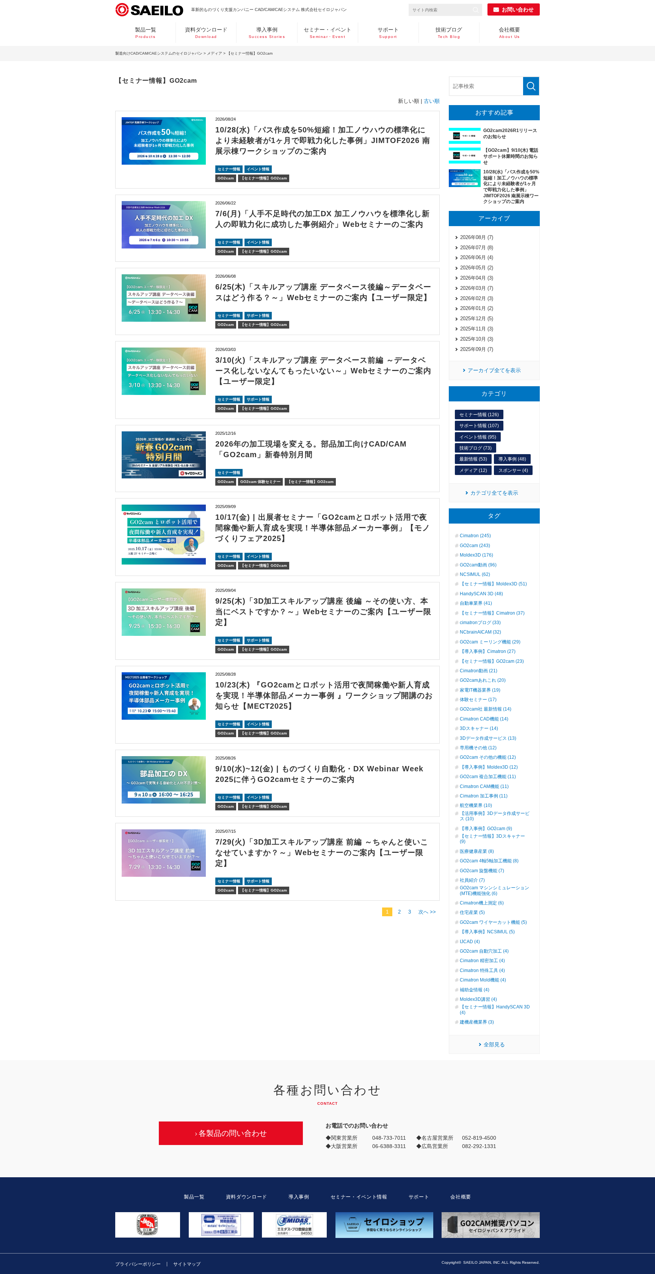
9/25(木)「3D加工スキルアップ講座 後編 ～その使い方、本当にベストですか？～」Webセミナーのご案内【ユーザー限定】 (323, 611)
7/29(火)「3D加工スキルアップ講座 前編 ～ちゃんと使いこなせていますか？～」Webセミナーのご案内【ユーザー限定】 (321, 852)
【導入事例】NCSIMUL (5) (487, 931)
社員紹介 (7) (472, 880)
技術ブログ (449, 33)
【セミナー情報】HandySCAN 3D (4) (495, 1009)
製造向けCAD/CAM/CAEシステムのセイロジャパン (158, 53)
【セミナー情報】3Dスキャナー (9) (492, 839)
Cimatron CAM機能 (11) (484, 786)
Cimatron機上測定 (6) (482, 903)
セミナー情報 (229, 169)
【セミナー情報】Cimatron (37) (492, 613)
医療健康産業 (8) (477, 851)
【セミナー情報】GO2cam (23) (492, 661)
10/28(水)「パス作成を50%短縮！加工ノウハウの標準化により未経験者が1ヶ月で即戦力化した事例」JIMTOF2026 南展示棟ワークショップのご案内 (322, 140)
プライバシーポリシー (138, 1264)
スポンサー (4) (513, 470)
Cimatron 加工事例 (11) (484, 796)
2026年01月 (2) (476, 308)
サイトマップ (187, 1264)
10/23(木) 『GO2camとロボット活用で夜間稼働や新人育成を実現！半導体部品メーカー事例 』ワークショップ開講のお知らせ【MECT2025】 (324, 695)
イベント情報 (258, 169)
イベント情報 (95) (477, 437)
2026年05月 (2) (476, 268)
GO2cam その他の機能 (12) (488, 757)
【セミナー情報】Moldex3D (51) (493, 584)
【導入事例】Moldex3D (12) (489, 767)
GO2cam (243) (475, 545)
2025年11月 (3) (476, 329)
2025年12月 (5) (476, 318)
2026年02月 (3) (476, 298)
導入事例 (267, 33)
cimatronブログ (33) (480, 622)
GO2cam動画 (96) (478, 565)
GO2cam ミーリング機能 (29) (490, 642)
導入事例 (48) (512, 459)
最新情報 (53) (473, 459)
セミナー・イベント (327, 33)
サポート (388, 33)
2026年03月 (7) (476, 288)
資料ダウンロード (206, 33)
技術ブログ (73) (475, 448)
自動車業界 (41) (476, 603)
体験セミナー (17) (478, 699)
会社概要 (509, 33)
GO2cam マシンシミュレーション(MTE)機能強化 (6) (494, 890)
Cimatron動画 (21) (478, 670)
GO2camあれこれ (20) (483, 680)
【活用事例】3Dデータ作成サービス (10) (495, 816)
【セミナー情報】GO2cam (263, 178)
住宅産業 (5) (472, 912)
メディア (214, 53)
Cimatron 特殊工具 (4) (482, 970)
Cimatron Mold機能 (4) (483, 980)
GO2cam (226, 178)
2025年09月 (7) (476, 349)
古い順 (432, 101)
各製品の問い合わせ (233, 1133)
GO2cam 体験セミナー (260, 482)
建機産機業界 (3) (477, 1022)
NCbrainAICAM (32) (480, 632)
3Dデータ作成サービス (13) (488, 738)
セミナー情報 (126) (479, 414)
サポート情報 (258, 315)
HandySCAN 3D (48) (481, 593)
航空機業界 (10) (476, 805)
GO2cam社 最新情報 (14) (485, 709)
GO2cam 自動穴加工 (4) (484, 951)
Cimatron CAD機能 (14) (484, 719)
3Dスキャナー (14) (479, 728)
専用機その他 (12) (478, 747)
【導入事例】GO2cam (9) (486, 828)
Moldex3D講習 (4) (478, 999)
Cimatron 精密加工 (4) (482, 960)
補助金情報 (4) (474, 989)
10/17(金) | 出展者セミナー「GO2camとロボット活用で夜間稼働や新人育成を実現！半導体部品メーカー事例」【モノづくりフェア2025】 (322, 528)
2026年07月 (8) (476, 247)
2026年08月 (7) (476, 237)
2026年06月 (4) (476, 257)
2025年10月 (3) (476, 339)
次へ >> (427, 912)
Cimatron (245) (475, 535)
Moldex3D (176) (476, 555)
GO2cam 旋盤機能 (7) (482, 870)
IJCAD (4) (470, 941)
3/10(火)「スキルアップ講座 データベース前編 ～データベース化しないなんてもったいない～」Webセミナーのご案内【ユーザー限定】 (323, 370)
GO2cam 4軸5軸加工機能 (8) (489, 860)
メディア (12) (473, 470)
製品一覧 (145, 33)
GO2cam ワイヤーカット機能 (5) (493, 922)
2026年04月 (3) (476, 278)
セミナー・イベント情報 (359, 1197)
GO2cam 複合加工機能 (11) (488, 776)
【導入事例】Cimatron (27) (488, 651)
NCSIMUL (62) (475, 574)
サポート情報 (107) (479, 425)
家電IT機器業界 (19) (480, 690)
